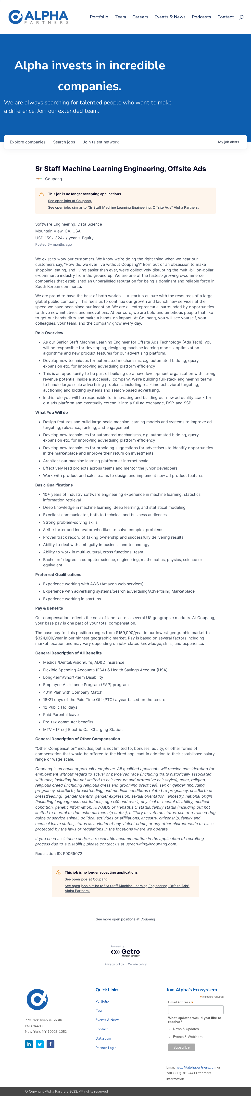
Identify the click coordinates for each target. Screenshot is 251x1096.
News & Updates (186, 1029)
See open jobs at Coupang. (70, 201)
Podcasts (201, 17)
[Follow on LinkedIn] (29, 1044)
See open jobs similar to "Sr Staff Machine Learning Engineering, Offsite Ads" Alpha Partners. (123, 207)
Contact (225, 17)
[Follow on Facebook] (50, 1044)
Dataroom (103, 1038)
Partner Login (106, 1047)
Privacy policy (114, 964)
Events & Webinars (187, 1037)
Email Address (180, 1002)
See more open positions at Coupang (125, 919)
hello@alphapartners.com (196, 1067)
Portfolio (99, 17)
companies (27, 142)
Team (120, 17)
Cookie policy (137, 964)
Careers (140, 17)
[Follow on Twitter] (40, 1044)
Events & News (170, 17)
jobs (64, 142)
